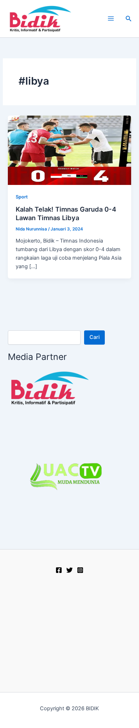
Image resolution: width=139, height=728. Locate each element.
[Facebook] (59, 570)
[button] (128, 18)
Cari (94, 337)
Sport (22, 197)
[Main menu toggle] (110, 18)
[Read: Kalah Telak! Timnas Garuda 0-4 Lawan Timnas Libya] (69, 150)
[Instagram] (80, 570)
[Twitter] (69, 570)
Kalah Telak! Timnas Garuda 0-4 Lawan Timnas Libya (66, 213)
